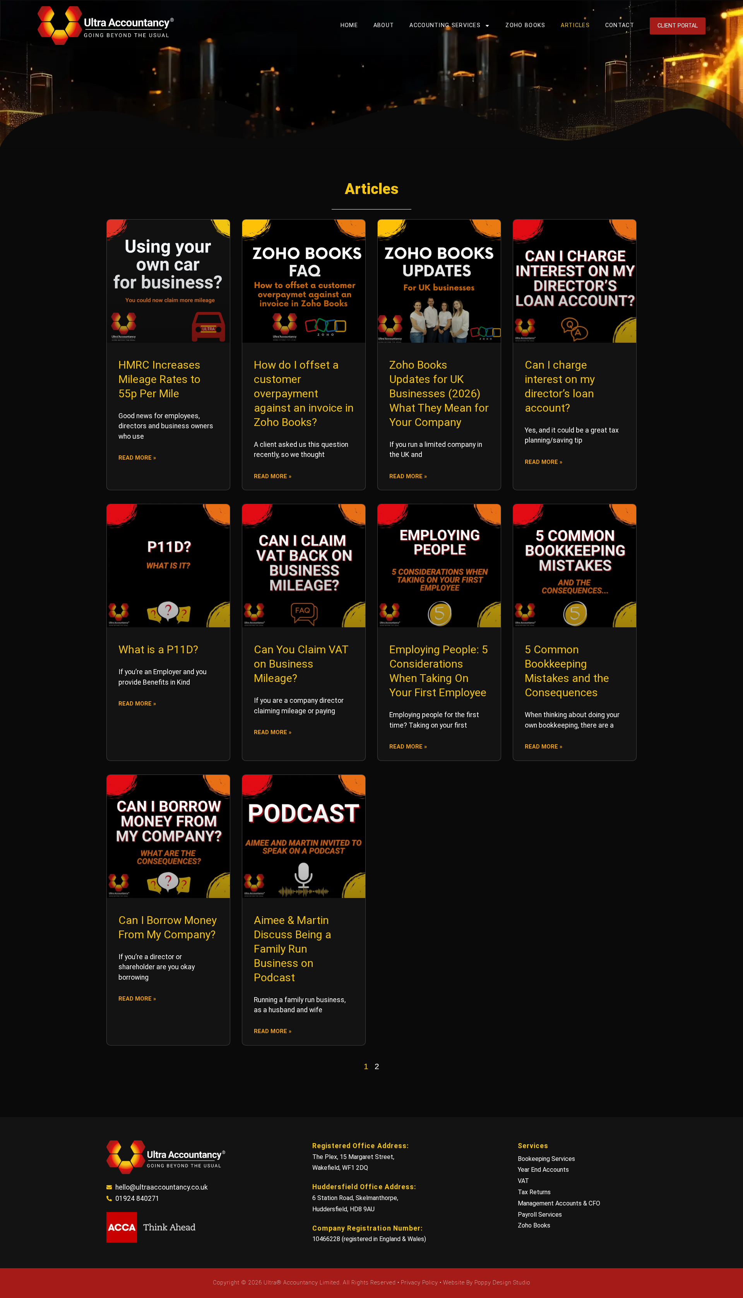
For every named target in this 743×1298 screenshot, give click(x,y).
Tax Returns (534, 1192)
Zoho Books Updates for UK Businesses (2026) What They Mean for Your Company (439, 394)
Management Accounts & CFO (559, 1203)
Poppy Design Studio (502, 1282)
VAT (523, 1181)
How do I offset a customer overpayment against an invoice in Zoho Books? (304, 394)
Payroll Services (540, 1214)
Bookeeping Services (546, 1158)
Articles (575, 25)
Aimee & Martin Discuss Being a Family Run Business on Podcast (292, 949)
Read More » (137, 458)
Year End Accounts (543, 1169)
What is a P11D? (158, 649)
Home (349, 25)
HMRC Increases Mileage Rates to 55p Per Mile (159, 379)
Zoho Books (525, 25)
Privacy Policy (420, 1282)
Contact (619, 25)
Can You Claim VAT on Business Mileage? (301, 664)
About (383, 25)
